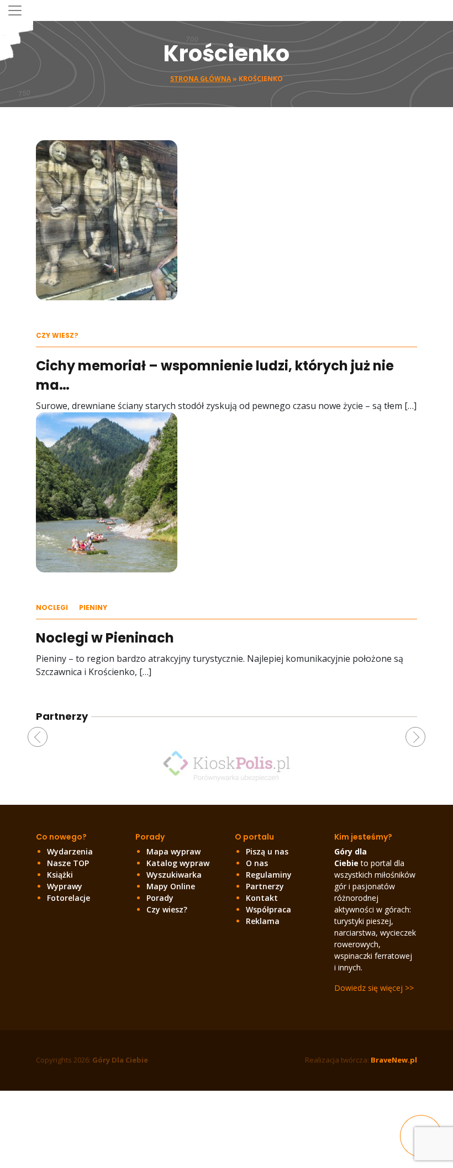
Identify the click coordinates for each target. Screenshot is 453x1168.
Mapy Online (170, 886)
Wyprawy (64, 886)
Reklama (263, 921)
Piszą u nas (267, 851)
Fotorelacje (68, 898)
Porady (159, 898)
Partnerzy (265, 886)
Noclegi (52, 607)
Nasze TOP (68, 863)
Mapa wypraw (173, 851)
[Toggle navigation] (15, 10)
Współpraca (268, 909)
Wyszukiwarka (174, 874)
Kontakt (262, 898)
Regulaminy (269, 874)
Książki (60, 874)
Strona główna (200, 78)
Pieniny (93, 607)
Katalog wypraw (177, 863)
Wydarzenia (70, 851)
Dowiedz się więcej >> (374, 988)
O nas (257, 863)
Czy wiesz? (57, 335)
